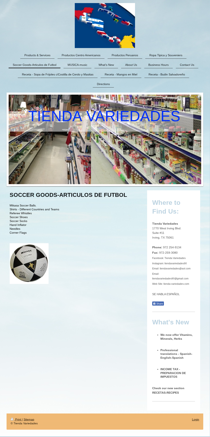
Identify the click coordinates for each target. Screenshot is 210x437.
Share (159, 303)
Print (18, 419)
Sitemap (29, 419)
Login (195, 419)
